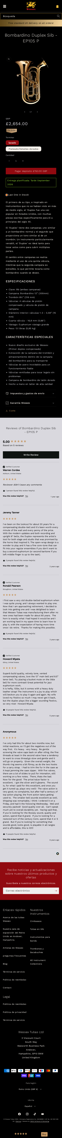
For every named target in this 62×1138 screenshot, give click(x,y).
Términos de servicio (14, 972)
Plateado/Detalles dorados (23, 149)
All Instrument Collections (38, 962)
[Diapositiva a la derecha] (37, 112)
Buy (44, 1134)
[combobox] (31, 16)
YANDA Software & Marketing (39, 1121)
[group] (31, 442)
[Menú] (4, 6)
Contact (7, 987)
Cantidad (10, 155)
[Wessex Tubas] (31, 6)
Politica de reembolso (14, 980)
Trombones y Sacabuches (37, 950)
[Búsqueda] (59, 16)
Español (28, 1106)
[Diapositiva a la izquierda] (24, 112)
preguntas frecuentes (14, 956)
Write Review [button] (31, 454)
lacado (12, 143)
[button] (20, 1134)
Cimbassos (35, 921)
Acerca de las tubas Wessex (13, 919)
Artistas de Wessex (13, 948)
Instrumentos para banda (40, 939)
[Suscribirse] (56, 890)
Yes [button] (26, 496)
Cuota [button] (12, 410)
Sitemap (18, 1121)
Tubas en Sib (37, 929)
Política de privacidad (14, 1012)
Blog (5, 964)
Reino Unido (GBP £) (28, 1089)
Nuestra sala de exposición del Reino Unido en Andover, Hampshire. (14, 934)
